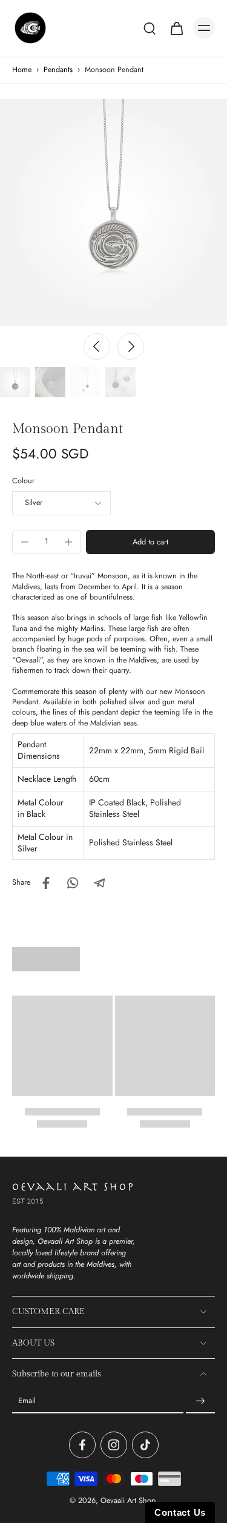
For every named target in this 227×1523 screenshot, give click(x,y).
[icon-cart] (176, 28)
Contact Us (180, 1512)
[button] (150, 542)
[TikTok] (145, 1445)
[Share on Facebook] (46, 883)
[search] (149, 28)
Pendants (58, 69)
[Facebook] (82, 1445)
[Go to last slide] (97, 346)
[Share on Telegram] (99, 883)
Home (21, 69)
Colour (23, 480)
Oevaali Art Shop (128, 1500)
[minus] (25, 542)
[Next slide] (130, 346)
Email (27, 1401)
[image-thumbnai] (15, 382)
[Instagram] (113, 1445)
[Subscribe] (200, 1401)
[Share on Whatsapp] (72, 883)
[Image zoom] (113, 212)
